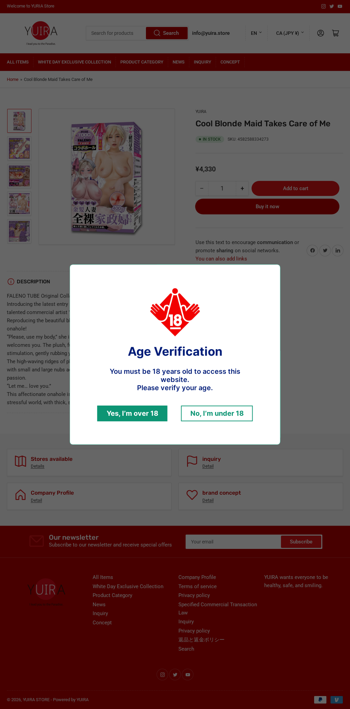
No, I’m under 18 (217, 413)
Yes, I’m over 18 (132, 413)
